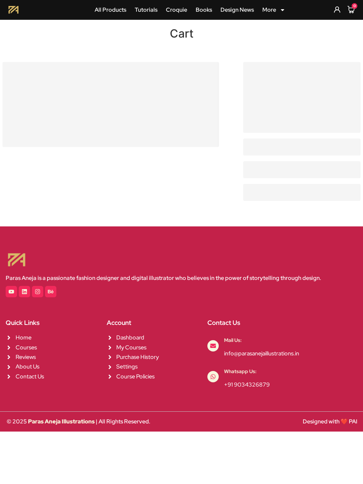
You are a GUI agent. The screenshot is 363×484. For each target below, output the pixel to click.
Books (204, 9)
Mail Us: (233, 340)
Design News (237, 9)
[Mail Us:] (213, 345)
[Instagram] (37, 291)
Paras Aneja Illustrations (61, 421)
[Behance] (50, 291)
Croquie (176, 9)
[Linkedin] (24, 291)
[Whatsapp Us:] (213, 376)
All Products (110, 9)
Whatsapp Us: (240, 371)
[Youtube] (11, 291)
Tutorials (146, 9)
